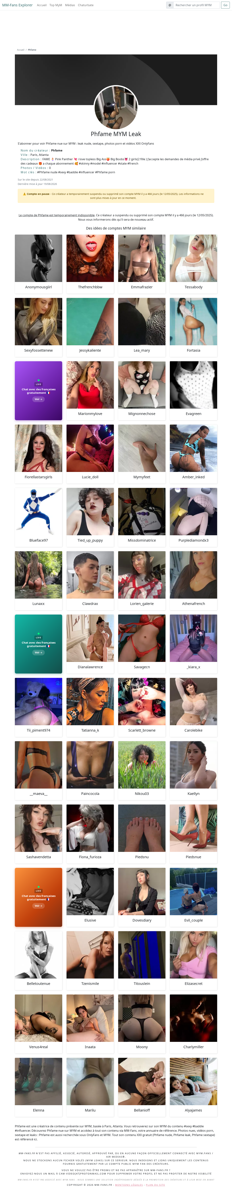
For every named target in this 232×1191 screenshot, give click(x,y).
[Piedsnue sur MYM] (193, 828)
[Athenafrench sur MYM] (193, 575)
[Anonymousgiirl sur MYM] (38, 258)
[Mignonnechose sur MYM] (141, 385)
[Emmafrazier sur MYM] (141, 258)
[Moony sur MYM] (141, 1018)
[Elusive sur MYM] (90, 891)
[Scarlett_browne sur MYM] (141, 701)
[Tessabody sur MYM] (193, 258)
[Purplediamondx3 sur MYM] (193, 511)
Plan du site (155, 1184)
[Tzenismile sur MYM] (90, 955)
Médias (70, 5)
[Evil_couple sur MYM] (193, 891)
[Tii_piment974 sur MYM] (38, 701)
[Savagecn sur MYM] (141, 638)
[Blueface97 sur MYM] (38, 511)
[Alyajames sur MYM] (193, 1081)
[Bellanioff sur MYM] (141, 1081)
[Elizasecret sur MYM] (193, 955)
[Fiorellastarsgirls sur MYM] (38, 448)
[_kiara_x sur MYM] (193, 638)
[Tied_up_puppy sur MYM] (90, 511)
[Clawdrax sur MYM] (90, 575)
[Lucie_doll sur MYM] (90, 448)
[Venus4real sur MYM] (38, 1018)
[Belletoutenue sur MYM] (38, 955)
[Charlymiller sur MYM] (193, 1018)
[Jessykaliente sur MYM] (90, 321)
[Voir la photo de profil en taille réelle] (116, 118)
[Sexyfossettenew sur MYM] (38, 321)
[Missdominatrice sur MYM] (141, 511)
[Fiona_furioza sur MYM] (90, 828)
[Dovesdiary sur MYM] (141, 891)
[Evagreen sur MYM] (193, 385)
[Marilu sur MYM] (90, 1081)
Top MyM (55, 5)
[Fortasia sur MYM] (193, 321)
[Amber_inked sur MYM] (193, 448)
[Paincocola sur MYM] (90, 765)
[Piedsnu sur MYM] (141, 828)
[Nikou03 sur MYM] (141, 765)
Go (225, 5)
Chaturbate (86, 5)
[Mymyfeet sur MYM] (141, 448)
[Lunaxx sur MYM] (38, 575)
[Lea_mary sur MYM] (141, 321)
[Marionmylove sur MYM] (90, 385)
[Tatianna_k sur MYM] (90, 701)
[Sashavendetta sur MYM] (38, 828)
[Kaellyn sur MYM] (193, 765)
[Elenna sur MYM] (38, 1081)
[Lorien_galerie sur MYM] (141, 575)
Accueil (42, 5)
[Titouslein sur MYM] (141, 955)
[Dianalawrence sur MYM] (90, 638)
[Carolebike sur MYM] (193, 701)
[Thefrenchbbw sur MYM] (90, 258)
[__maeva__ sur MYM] (38, 765)
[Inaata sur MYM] (90, 1018)
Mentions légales (129, 1184)
